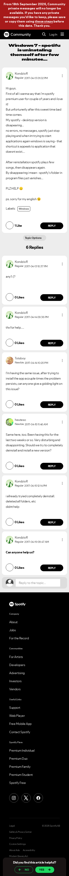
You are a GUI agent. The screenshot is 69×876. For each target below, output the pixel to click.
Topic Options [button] (33, 238)
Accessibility (29, 850)
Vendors (15, 689)
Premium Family (19, 766)
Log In (53, 34)
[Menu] (62, 34)
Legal (12, 825)
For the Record (19, 638)
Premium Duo (18, 758)
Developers (17, 665)
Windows (24, 208)
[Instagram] (13, 798)
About (13, 622)
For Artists (16, 657)
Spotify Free (17, 783)
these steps (44, 21)
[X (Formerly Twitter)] (26, 798)
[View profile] (9, 75)
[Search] (44, 34)
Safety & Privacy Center (20, 832)
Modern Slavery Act (18, 856)
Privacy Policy (15, 838)
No (27, 870)
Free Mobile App (20, 724)
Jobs (12, 630)
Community (21, 34)
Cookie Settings (17, 844)
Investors (15, 681)
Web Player (17, 716)
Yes (41, 870)
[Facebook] (38, 798)
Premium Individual (21, 750)
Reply (52, 226)
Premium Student (21, 775)
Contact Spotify (19, 732)
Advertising (17, 673)
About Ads (14, 850)
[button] (62, 76)
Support (14, 707)
